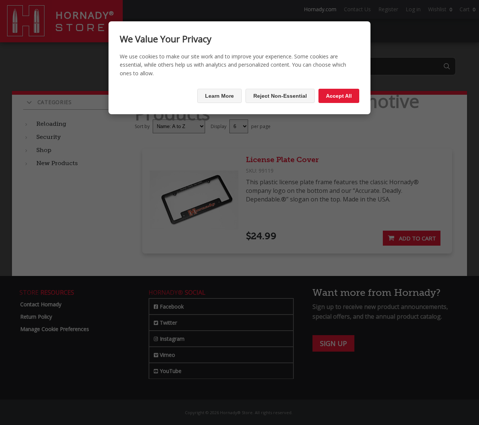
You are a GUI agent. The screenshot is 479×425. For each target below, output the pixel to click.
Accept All (339, 96)
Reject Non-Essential (280, 96)
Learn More (219, 96)
